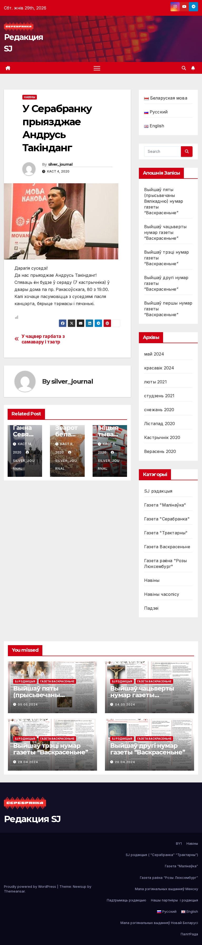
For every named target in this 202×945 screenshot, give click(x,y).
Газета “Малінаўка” (181, 866)
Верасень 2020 (160, 451)
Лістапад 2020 (159, 423)
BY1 (179, 843)
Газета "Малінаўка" (165, 505)
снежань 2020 (159, 409)
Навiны (29, 97)
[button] (184, 68)
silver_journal (60, 164)
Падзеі (151, 608)
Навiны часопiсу (161, 594)
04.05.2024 (125, 704)
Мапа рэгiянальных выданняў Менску (166, 889)
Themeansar (14, 891)
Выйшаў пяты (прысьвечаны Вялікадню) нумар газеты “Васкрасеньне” (163, 201)
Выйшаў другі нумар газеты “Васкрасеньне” (147, 749)
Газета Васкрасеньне (167, 546)
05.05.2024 (28, 704)
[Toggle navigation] (96, 68)
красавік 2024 (159, 367)
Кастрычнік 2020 (162, 437)
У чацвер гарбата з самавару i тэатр (43, 339)
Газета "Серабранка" (167, 518)
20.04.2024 (125, 762)
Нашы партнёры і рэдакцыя (174, 900)
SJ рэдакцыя (158, 491)
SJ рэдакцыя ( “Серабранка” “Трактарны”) (162, 855)
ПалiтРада (189, 934)
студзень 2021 (159, 395)
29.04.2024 (28, 762)
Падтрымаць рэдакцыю (126, 900)
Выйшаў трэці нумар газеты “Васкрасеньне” (50, 749)
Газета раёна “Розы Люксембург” (169, 877)
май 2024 (154, 354)
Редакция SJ (32, 818)
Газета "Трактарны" (166, 532)
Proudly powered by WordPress (30, 886)
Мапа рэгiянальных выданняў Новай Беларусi (159, 923)
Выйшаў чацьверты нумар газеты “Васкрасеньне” (165, 232)
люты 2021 (155, 381)
